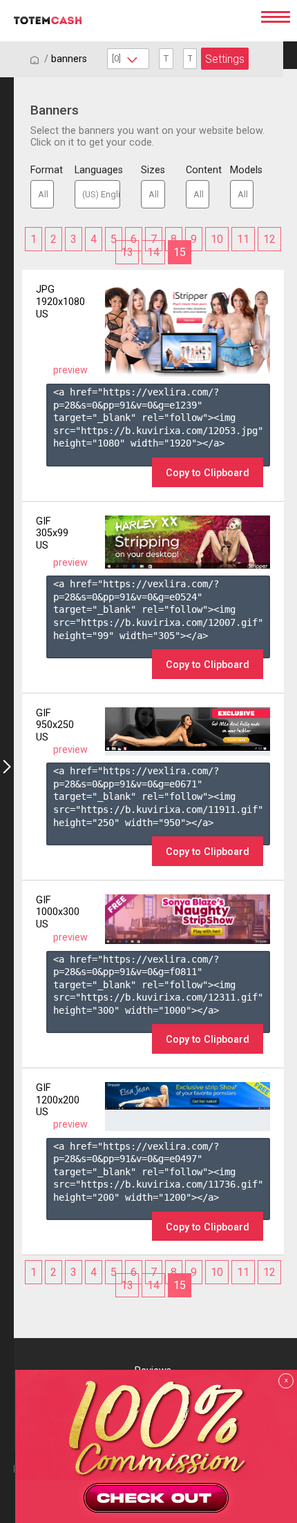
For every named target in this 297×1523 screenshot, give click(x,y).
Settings (225, 59)
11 (243, 239)
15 (179, 252)
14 (153, 252)
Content (197, 170)
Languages (97, 170)
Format (42, 170)
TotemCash (125, 21)
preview (70, 370)
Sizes (152, 170)
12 (269, 239)
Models (241, 170)
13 (127, 252)
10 (217, 239)
